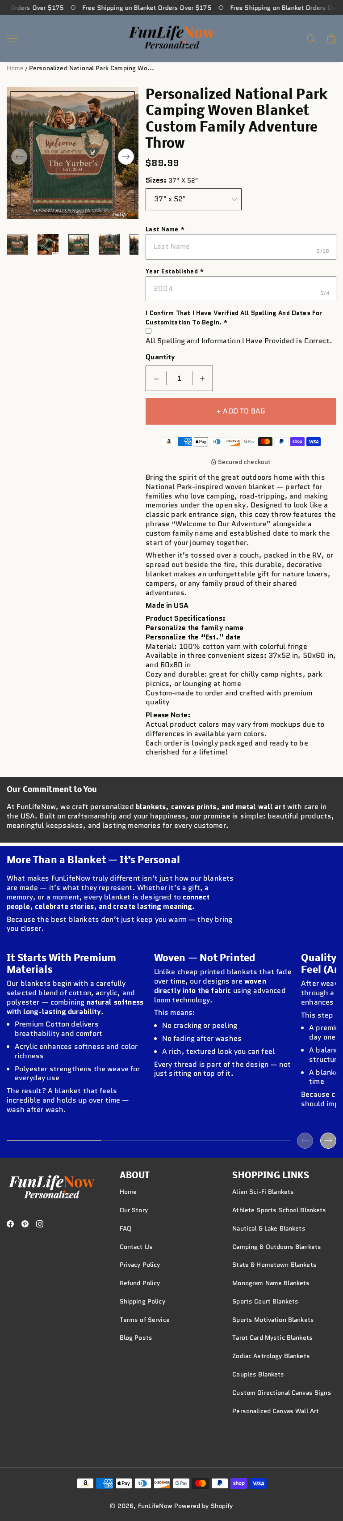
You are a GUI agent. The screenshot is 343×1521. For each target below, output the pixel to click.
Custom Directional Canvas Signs (281, 1392)
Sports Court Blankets (265, 1301)
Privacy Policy (140, 1264)
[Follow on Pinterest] (25, 1223)
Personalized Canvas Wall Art (275, 1410)
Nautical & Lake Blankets (268, 1228)
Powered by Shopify (203, 1505)
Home (15, 68)
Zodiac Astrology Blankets (271, 1355)
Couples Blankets (258, 1374)
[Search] (311, 38)
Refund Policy (140, 1282)
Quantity (160, 357)
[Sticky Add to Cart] (322, 1490)
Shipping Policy (142, 1301)
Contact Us (136, 1246)
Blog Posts (136, 1337)
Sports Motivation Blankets (273, 1319)
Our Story (134, 1210)
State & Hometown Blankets (274, 1264)
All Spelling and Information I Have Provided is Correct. (239, 341)
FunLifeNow (155, 1505)
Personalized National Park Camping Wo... (91, 68)
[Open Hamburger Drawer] (12, 38)
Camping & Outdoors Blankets (276, 1246)
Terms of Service (145, 1319)
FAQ (125, 1228)
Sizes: (156, 180)
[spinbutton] (179, 378)
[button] (19, 157)
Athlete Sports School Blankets (279, 1210)
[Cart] (331, 38)
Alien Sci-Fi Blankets (263, 1191)
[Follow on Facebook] (10, 1223)
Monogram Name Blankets (271, 1282)
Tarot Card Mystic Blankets (272, 1337)
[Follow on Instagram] (39, 1223)
